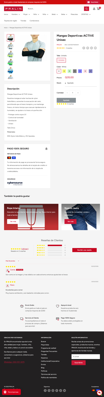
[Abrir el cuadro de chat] (99, 393)
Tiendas (23, 21)
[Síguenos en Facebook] (45, 390)
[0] (98, 8)
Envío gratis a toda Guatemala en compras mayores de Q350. (25, 2)
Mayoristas (45, 345)
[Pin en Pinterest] (87, 47)
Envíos (43, 364)
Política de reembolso (49, 377)
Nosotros (44, 358)
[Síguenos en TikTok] (60, 390)
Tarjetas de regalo (10, 21)
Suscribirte (79, 363)
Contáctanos (34, 21)
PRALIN (59, 45)
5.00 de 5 (24, 249)
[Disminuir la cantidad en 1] (67, 93)
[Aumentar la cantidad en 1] (78, 93)
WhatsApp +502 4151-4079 (14, 362)
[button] (62, 104)
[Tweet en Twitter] (91, 47)
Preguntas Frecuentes (49, 351)
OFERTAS (84, 14)
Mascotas (74, 14)
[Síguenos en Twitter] (49, 390)
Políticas (44, 371)
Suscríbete (94, 2)
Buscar (43, 341)
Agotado (66, 100)
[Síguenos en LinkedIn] (64, 390)
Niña (44, 14)
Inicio (6, 14)
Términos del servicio (48, 374)
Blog (42, 368)
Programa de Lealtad (48, 348)
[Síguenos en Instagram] (52, 390)
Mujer (25, 14)
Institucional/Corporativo (50, 361)
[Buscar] (86, 8)
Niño (35, 14)
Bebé (54, 14)
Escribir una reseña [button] (84, 250)
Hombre (15, 14)
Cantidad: (60, 93)
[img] (10, 267)
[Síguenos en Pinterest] (56, 390)
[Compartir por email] (95, 47)
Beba (63, 14)
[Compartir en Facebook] (83, 47)
